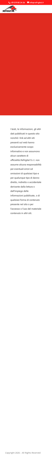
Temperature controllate (15, 363)
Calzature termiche (12, 375)
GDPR (6, 429)
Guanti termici (10, 381)
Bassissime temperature (15, 351)
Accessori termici (11, 387)
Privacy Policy (9, 411)
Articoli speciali (10, 369)
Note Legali (8, 423)
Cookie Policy (9, 417)
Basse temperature (12, 357)
